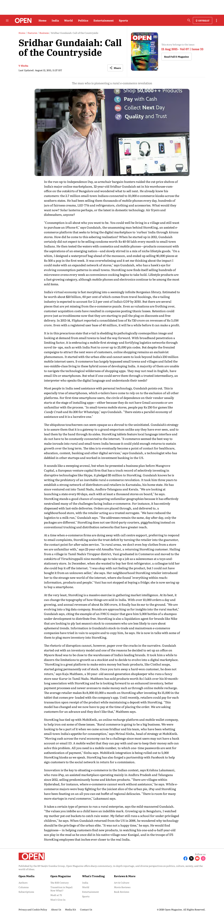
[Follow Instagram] (203, 858)
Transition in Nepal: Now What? (61, 888)
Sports (123, 20)
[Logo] (22, 20)
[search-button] (189, 20)
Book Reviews (121, 891)
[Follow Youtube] (197, 858)
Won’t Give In (57, 899)
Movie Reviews (122, 887)
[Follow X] (191, 858)
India (55, 20)
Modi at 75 (56, 895)
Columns (24, 887)
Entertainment (103, 20)
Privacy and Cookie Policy (33, 909)
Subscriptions (26, 891)
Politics (83, 20)
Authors (23, 882)
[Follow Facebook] (185, 858)
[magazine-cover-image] (144, 51)
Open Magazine (60, 876)
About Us (56, 909)
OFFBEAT (203, 20)
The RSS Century (59, 882)
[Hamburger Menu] (7, 20)
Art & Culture (121, 882)
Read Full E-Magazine (176, 56)
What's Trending (93, 876)
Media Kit (70, 909)
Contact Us (86, 909)
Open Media (26, 876)
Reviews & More (124, 876)
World (68, 20)
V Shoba (23, 65)
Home (42, 20)
